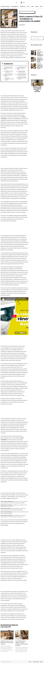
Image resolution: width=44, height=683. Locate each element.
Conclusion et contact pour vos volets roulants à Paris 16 (22, 77)
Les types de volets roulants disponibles (21, 71)
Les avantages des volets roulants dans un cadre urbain (8, 68)
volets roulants (5, 30)
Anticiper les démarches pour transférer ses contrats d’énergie (40, 60)
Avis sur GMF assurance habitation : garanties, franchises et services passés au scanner (21, 643)
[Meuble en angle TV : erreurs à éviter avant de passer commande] (37, 82)
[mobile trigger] (17, 2)
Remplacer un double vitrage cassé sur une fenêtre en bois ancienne (40, 66)
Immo (17, 638)
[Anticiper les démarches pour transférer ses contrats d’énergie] (33, 59)
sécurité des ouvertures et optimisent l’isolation (9, 39)
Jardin (2, 638)
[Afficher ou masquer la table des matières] (20, 63)
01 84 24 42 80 (10, 607)
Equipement (39, 63)
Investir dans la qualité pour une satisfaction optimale (22, 74)
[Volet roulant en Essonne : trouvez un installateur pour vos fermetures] (33, 52)
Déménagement (40, 57)
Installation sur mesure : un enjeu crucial (9, 71)
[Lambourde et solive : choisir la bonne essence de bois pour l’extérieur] (7, 635)
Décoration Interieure (27, 12)
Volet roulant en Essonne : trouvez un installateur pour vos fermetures (40, 53)
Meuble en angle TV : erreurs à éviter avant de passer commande (37, 89)
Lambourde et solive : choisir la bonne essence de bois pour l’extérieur (7, 642)
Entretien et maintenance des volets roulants (9, 78)
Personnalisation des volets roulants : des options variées (22, 68)
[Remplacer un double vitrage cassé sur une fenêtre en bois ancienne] (33, 66)
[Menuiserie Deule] (23, 2)
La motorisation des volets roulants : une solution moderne (8, 74)
